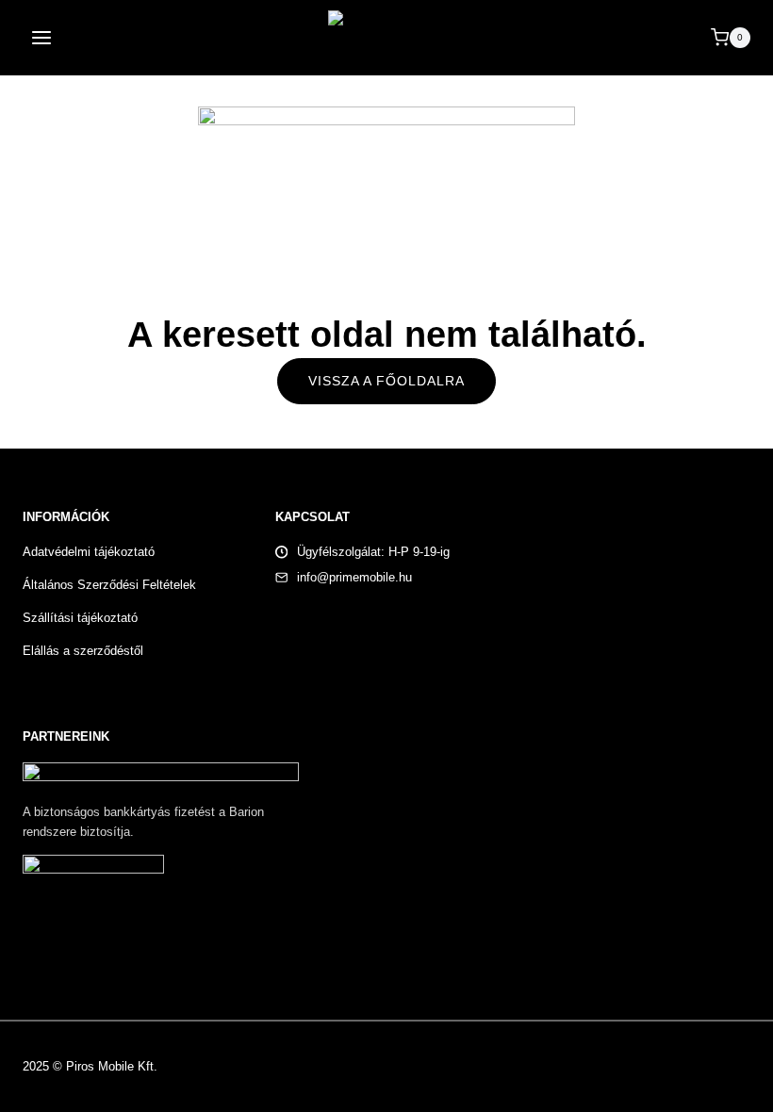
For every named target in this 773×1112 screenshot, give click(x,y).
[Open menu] (42, 37)
